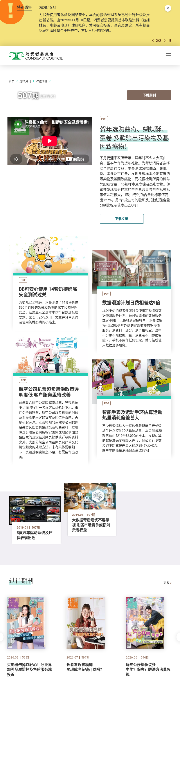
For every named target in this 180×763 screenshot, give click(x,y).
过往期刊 (41, 81)
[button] (152, 40)
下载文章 (121, 218)
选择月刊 (25, 81)
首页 (11, 81)
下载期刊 (149, 95)
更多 (166, 583)
